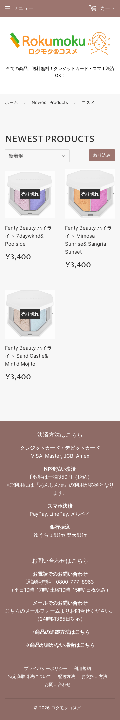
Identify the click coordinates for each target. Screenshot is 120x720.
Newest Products (50, 102)
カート (107, 8)
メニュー (23, 8)
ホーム (11, 102)
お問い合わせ (58, 684)
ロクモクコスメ (66, 707)
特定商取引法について (29, 676)
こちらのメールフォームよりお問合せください (57, 611)
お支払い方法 (94, 676)
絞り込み (102, 155)
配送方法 (66, 676)
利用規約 (82, 668)
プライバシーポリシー (45, 668)
